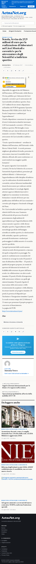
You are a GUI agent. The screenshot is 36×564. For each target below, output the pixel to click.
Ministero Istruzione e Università (13, 322)
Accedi (31, 6)
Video (3, 534)
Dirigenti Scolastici (15, 31)
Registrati (23, 6)
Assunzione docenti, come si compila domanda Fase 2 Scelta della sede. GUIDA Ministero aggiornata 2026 (17, 434)
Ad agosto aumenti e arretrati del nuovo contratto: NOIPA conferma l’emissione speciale (16, 505)
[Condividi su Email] (19, 70)
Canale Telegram (4, 6)
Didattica (4, 532)
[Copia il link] (23, 70)
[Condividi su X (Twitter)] (7, 70)
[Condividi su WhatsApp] (11, 70)
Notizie (3, 528)
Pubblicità (4, 551)
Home (4, 31)
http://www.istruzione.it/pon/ (12, 311)
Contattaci (4, 549)
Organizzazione (5, 542)
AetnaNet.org (13, 13)
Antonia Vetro (6, 65)
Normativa (4, 530)
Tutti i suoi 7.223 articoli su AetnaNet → (16, 373)
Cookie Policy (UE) (6, 553)
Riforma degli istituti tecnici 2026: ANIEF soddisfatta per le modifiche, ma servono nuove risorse (17, 469)
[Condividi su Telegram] (15, 70)
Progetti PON (7, 37)
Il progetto (4, 540)
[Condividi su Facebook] (3, 70)
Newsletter (12, 6)
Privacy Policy (5, 555)
